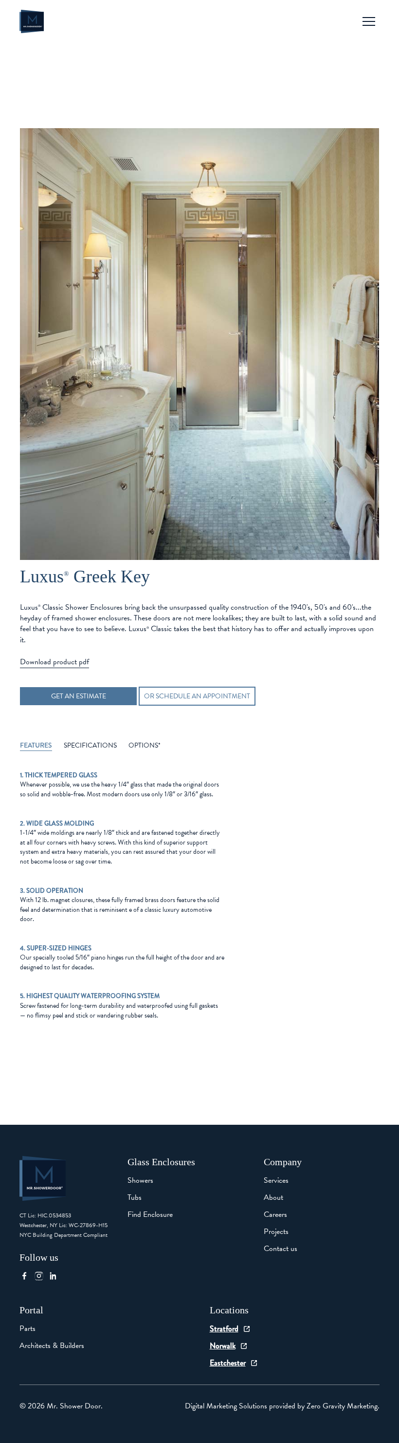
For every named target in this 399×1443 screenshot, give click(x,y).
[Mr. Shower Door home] (31, 21)
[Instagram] (41, 1276)
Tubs (134, 1197)
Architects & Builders (51, 1345)
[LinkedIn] (56, 1276)
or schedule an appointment (197, 696)
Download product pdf (54, 662)
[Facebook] (26, 1276)
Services (276, 1180)
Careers (275, 1214)
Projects (276, 1231)
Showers (140, 1180)
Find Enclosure (150, 1214)
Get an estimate (78, 696)
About (273, 1197)
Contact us (280, 1248)
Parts (27, 1328)
